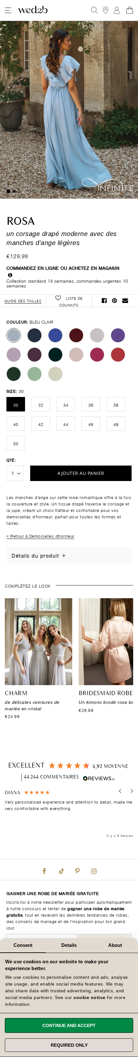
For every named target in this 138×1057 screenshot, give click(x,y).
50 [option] (15, 443)
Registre (117, 10)
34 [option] (65, 404)
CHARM (16, 693)
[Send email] (125, 300)
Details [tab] (69, 945)
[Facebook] (44, 869)
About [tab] (115, 945)
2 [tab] (14, 191)
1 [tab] (8, 191)
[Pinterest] (77, 869)
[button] (120, 791)
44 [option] (65, 424)
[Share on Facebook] (104, 300)
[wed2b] (33, 10)
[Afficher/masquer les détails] (64, 555)
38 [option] (115, 404)
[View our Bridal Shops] (105, 10)
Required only (69, 1045)
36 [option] (90, 404)
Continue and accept (69, 1025)
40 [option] (15, 424)
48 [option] (115, 424)
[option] (13, 335)
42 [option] (40, 424)
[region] (69, 813)
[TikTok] (60, 869)
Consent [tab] (23, 945)
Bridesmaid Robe (106, 693)
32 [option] (40, 404)
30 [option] (15, 404)
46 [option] (90, 424)
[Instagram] (93, 869)
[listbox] (69, 354)
